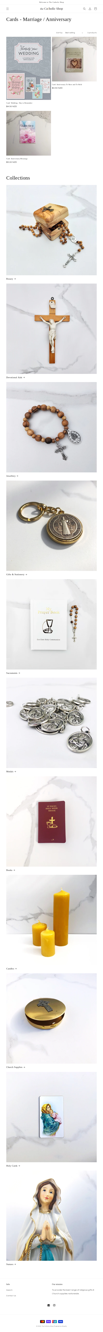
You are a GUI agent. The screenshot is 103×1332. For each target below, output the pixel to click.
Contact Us (11, 1296)
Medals (9, 771)
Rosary (9, 279)
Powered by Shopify (60, 1326)
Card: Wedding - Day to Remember (19, 103)
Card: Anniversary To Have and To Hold (67, 84)
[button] (7, 9)
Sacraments (11, 673)
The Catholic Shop (48, 1326)
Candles (10, 968)
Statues (9, 1264)
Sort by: (59, 33)
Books (9, 870)
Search (9, 1290)
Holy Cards (11, 1165)
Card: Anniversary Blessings (17, 159)
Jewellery (11, 476)
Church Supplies (14, 1067)
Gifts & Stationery (15, 574)
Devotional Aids (14, 377)
